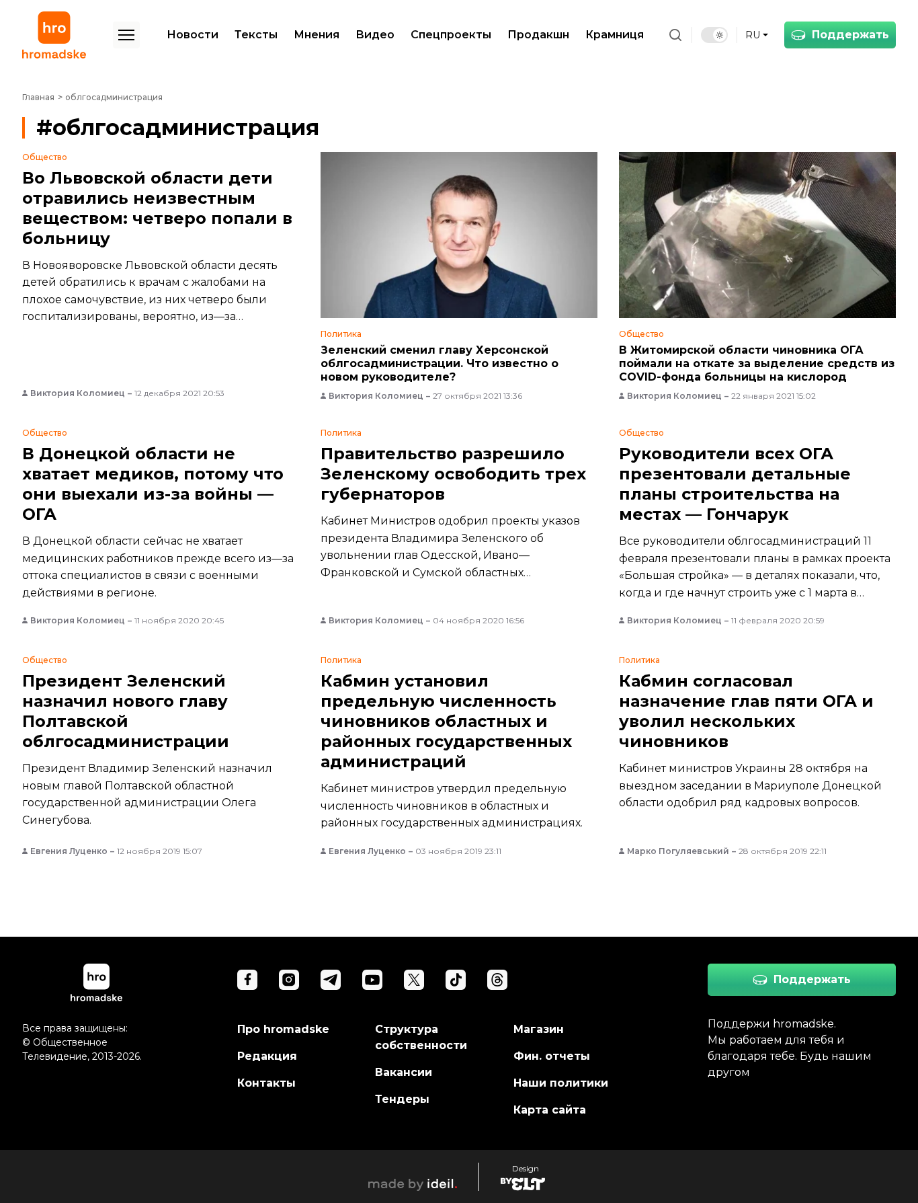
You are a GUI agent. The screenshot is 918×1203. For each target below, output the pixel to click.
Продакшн (538, 34)
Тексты (256, 34)
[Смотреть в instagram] (289, 980)
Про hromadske (283, 1029)
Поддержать (850, 34)
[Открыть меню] (126, 35)
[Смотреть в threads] (497, 980)
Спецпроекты (451, 34)
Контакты (266, 1083)
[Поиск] (675, 35)
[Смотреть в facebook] (247, 980)
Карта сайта (549, 1109)
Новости (192, 34)
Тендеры (402, 1099)
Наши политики (560, 1083)
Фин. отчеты (551, 1056)
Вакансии (403, 1072)
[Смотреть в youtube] (372, 980)
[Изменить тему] (714, 35)
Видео (375, 34)
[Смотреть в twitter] (414, 980)
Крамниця (614, 34)
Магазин (538, 1029)
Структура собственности (421, 1037)
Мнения (316, 34)
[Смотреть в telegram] (331, 980)
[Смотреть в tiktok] (456, 980)
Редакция (267, 1056)
